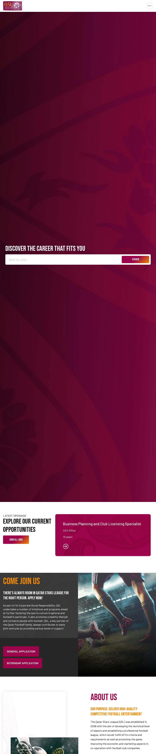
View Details (103, 535)
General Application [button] (21, 651)
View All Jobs (16, 540)
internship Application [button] (22, 663)
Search (135, 259)
